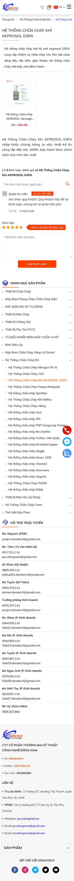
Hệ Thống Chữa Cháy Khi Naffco (30, 399)
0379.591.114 (11, 676)
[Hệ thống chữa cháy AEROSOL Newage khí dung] (19, 93)
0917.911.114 (11, 552)
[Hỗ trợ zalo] (67, 454)
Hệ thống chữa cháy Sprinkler (27, 393)
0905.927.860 (11, 712)
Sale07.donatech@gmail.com (21, 698)
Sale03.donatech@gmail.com (21, 663)
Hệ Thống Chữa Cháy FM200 (27, 483)
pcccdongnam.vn (28, 818)
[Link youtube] (56, 870)
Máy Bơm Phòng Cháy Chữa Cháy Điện (31, 299)
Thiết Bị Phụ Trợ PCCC (20, 329)
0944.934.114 (11, 623)
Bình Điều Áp (14, 345)
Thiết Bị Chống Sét (17, 322)
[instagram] (25, 870)
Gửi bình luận (37, 264)
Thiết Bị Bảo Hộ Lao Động (22, 497)
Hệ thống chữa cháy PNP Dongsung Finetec (37, 425)
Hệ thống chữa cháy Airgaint (27, 476)
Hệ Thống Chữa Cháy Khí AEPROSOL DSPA (37, 380)
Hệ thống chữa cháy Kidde (25, 489)
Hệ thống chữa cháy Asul (25, 412)
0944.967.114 (11, 658)
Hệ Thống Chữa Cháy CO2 (26, 374)
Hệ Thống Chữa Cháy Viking (27, 406)
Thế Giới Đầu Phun (17, 512)
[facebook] (15, 870)
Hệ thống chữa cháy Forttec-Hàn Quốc (34, 438)
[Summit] (67, 184)
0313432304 (24, 773)
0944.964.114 (11, 641)
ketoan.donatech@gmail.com (21, 592)
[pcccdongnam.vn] (10, 7)
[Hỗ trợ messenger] (67, 442)
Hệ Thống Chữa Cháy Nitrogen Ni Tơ (32, 367)
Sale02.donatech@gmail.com (21, 645)
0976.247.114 (11, 605)
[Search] (42, 7)
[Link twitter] (45, 870)
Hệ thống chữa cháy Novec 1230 (29, 457)
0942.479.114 (11, 588)
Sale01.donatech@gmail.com (21, 628)
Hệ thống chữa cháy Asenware (28, 470)
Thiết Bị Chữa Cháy (18, 291)
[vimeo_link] (35, 870)
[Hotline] (67, 431)
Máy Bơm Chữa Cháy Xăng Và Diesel (29, 352)
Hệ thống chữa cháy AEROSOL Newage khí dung (19, 116)
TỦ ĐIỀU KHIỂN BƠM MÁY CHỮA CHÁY (32, 337)
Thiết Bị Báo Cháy (17, 314)
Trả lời (12, 211)
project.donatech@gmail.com (21, 539)
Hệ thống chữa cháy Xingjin (26, 451)
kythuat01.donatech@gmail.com (23, 574)
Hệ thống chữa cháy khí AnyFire (29, 431)
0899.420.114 (11, 570)
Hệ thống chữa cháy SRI (24, 419)
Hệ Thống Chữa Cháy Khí (22, 360)
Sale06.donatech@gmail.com (21, 681)
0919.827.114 (11, 694)
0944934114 (16, 758)
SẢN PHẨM (13, 848)
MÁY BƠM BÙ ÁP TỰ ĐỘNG (24, 306)
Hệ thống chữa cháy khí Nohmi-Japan (33, 444)
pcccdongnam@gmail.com (19, 557)
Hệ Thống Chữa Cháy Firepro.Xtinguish (34, 387)
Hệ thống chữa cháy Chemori (27, 464)
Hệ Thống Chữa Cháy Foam (23, 505)
